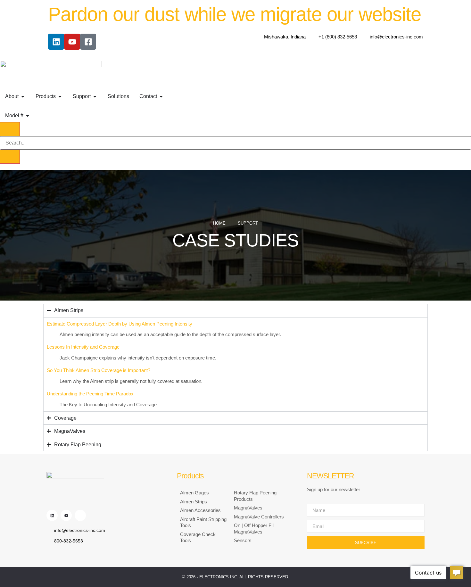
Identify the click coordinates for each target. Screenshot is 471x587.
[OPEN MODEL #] (27, 116)
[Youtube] (72, 42)
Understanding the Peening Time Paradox (90, 393)
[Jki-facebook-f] (80, 515)
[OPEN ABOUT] (22, 96)
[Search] (10, 157)
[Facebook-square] (88, 42)
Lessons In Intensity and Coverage (83, 347)
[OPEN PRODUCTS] (59, 96)
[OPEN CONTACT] (161, 96)
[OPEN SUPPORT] (94, 96)
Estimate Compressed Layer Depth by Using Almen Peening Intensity (119, 324)
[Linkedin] (56, 42)
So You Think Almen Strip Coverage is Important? (98, 370)
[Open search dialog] (10, 129)
